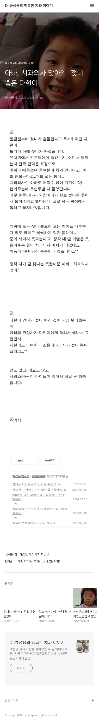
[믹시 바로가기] (15, 420)
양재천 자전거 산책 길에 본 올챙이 (34, 484)
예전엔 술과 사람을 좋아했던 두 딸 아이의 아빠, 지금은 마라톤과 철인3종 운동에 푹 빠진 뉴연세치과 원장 (39, 653)
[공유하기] (28, 460)
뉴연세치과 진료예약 (17, 708)
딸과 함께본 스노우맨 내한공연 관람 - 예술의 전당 (39, 511)
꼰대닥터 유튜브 (14, 716)
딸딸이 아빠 (38, 476)
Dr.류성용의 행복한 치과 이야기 (29, 6)
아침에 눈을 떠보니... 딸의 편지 (32, 523)
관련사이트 (11, 700)
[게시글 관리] (34, 460)
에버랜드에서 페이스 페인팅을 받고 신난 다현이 (38, 497)
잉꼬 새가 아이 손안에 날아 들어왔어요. (37, 489)
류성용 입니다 (21, 476)
